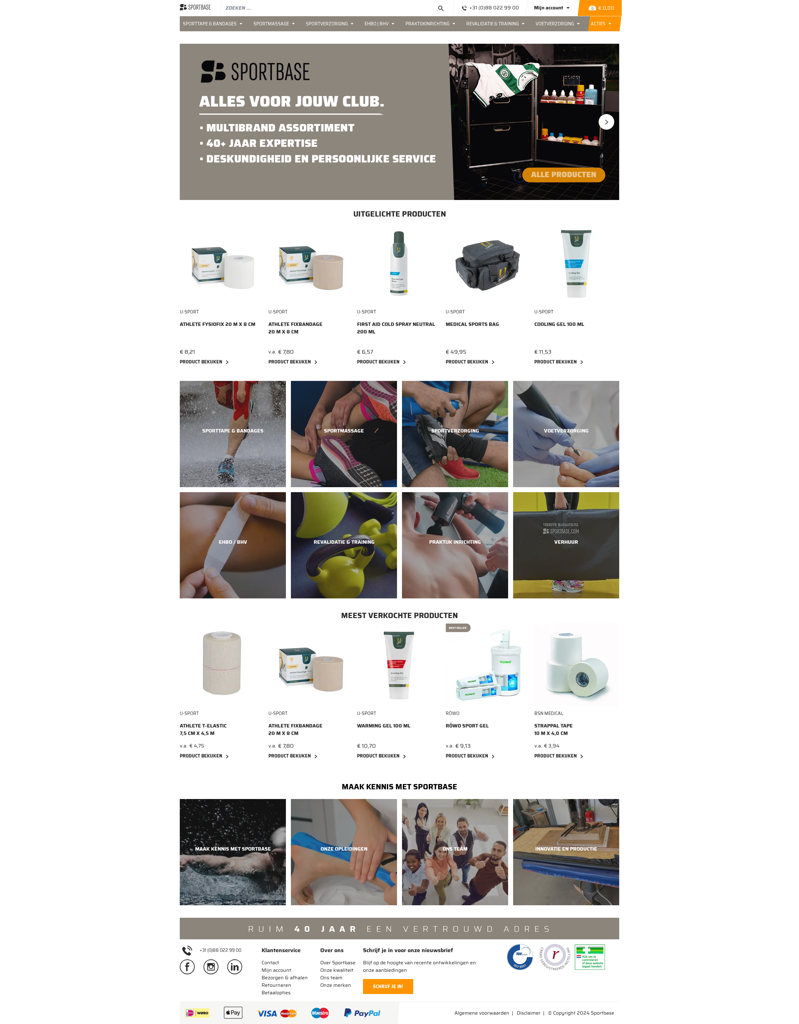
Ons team (331, 978)
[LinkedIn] (237, 966)
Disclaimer (529, 1013)
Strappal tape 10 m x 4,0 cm (553, 729)
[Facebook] (190, 966)
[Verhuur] (566, 545)
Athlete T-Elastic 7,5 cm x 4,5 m (203, 729)
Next (606, 122)
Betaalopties (276, 993)
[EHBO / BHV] (233, 545)
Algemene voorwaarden (481, 1013)
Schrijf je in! (388, 986)
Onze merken (335, 985)
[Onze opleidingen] (344, 852)
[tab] (285, 950)
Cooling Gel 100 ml (559, 324)
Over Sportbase (337, 963)
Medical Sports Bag (472, 324)
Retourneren (276, 985)
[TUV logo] (520, 957)
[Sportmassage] (344, 434)
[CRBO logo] (555, 957)
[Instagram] (213, 966)
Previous (192, 122)
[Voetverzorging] (566, 434)
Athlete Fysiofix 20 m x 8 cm (217, 324)
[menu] (399, 24)
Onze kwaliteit (336, 970)
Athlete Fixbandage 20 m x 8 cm (295, 328)
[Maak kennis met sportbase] (233, 852)
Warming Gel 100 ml (383, 726)
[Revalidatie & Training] (344, 545)
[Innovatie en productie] (566, 852)
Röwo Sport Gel (467, 726)
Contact (270, 963)
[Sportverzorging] (455, 434)
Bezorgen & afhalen (285, 978)
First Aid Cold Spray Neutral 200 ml (396, 328)
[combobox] (337, 8)
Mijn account (276, 970)
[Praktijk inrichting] (455, 545)
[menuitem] (215, 23)
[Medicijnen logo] (589, 957)
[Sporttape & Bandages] (233, 434)
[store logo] (195, 8)
